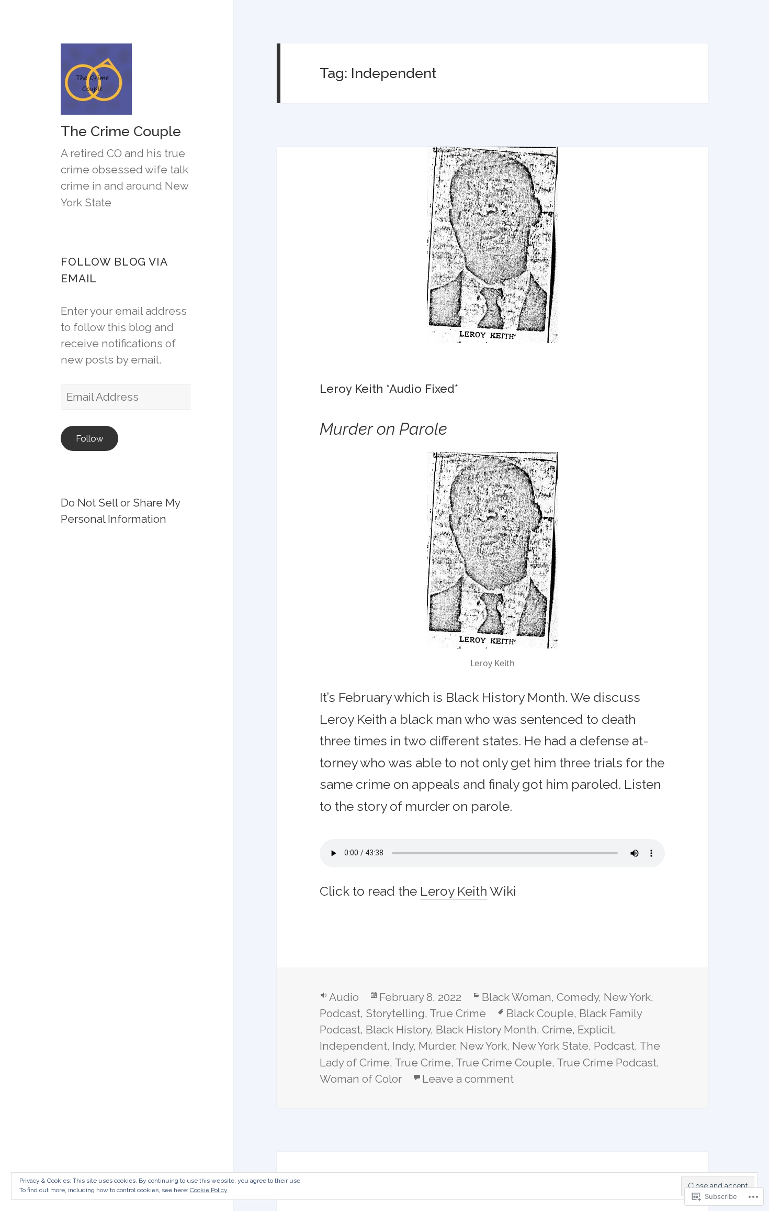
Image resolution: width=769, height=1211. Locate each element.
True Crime (457, 1013)
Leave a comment (468, 1078)
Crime (557, 1029)
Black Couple (540, 1013)
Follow (90, 438)
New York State (550, 1045)
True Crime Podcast (607, 1062)
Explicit (596, 1029)
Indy (402, 1045)
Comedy (577, 997)
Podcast (340, 1013)
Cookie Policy (209, 1190)
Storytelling (395, 1013)
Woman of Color (361, 1078)
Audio (344, 997)
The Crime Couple (121, 131)
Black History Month (486, 1029)
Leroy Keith (453, 891)
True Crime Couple (504, 1062)
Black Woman (516, 997)
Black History (398, 1029)
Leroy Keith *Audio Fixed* (389, 388)
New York (627, 997)
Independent (353, 1045)
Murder (437, 1045)
